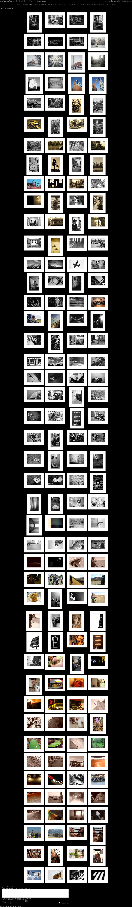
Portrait (19, 4)
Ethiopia (44, 4)
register (13, 898)
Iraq (39, 4)
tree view (108, 1)
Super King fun (110, 4)
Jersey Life (94, 4)
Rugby (87, 4)
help (12, 903)
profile (15, 1)
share (12, 886)
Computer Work (66, 4)
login (8, 898)
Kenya (50, 4)
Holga (35, 4)
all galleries (22, 1)
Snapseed (57, 4)
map (130, 1)
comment (6, 886)
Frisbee (82, 4)
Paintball (101, 4)
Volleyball (75, 4)
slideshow (124, 1)
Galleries (31, 1)
